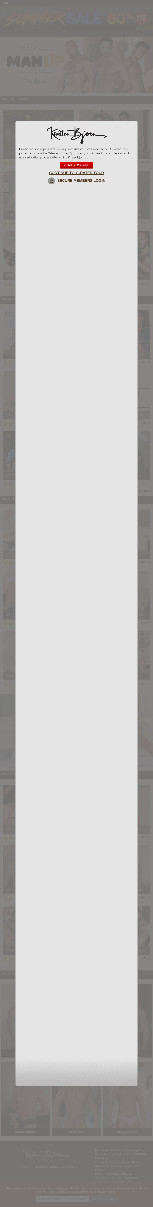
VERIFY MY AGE (76, 165)
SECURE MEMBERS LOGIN (80, 180)
